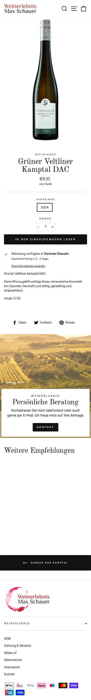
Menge (45, 218)
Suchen (9, 674)
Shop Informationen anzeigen (28, 266)
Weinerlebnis (17, 623)
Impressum (12, 667)
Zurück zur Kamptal (48, 562)
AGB (7, 638)
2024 (45, 207)
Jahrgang (45, 199)
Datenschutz (13, 660)
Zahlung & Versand (17, 645)
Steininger (45, 154)
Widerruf (10, 653)
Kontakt (45, 427)
